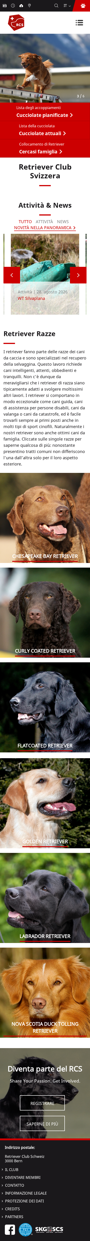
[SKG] (49, 1229)
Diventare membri (22, 1177)
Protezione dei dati (24, 1201)
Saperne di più (42, 1124)
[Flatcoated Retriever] (45, 707)
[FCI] (26, 1229)
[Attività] (13, 6)
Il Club (11, 1169)
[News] (5, 6)
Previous (11, 275)
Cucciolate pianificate (42, 115)
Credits (12, 1208)
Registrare (42, 1103)
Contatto (14, 1185)
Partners (14, 1216)
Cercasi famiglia (38, 151)
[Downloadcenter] (21, 6)
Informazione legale (26, 1193)
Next (78, 275)
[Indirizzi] (30, 6)
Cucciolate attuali (40, 133)
